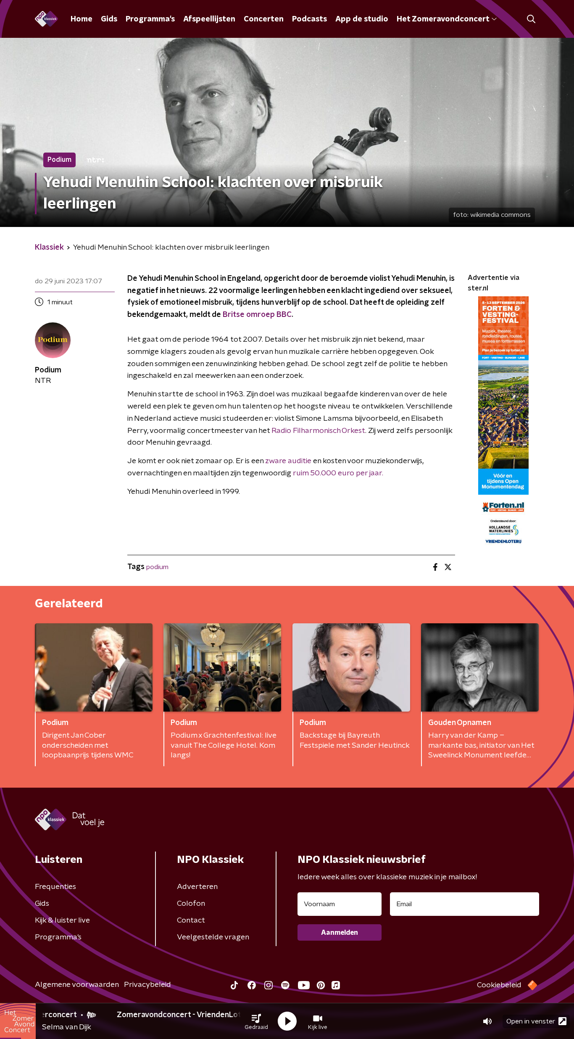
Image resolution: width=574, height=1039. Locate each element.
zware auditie (288, 461)
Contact (191, 920)
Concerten (264, 19)
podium (157, 567)
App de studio (361, 19)
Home (81, 19)
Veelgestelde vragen (213, 937)
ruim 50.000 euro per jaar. (338, 473)
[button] (256, 1021)
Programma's (150, 19)
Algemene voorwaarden (77, 985)
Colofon (191, 903)
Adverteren (197, 887)
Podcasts (309, 19)
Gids (109, 19)
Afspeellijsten (209, 19)
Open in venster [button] (530, 1021)
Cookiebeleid (499, 985)
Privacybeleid (147, 985)
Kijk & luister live (62, 920)
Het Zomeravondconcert (443, 19)
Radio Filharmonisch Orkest (318, 431)
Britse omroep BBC (257, 315)
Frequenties (55, 887)
